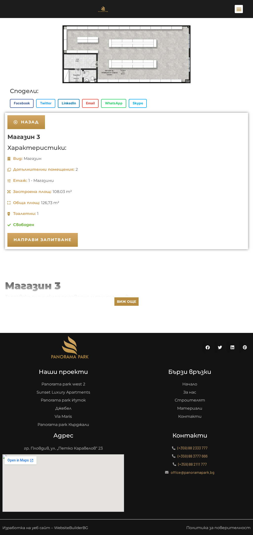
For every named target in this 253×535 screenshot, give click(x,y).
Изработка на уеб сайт (26, 527)
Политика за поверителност (218, 527)
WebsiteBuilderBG (71, 527)
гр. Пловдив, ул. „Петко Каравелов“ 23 (63, 448)
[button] (239, 9)
